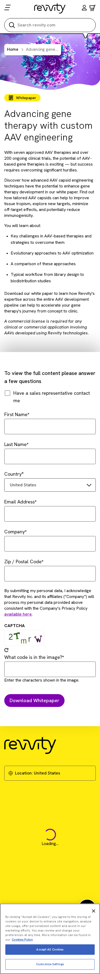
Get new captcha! (6, 650)
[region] (50, 938)
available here (18, 614)
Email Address (19, 502)
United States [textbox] (23, 485)
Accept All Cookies (49, 949)
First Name (15, 414)
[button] (84, 8)
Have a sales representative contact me (51, 397)
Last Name (15, 444)
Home (12, 49)
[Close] (93, 911)
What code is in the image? (33, 657)
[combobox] (50, 485)
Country (13, 474)
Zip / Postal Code (23, 561)
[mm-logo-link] (50, 8)
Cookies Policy (22, 939)
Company (14, 532)
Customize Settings (50, 964)
